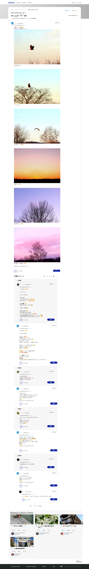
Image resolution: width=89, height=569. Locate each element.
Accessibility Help (15, 566)
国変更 (61, 566)
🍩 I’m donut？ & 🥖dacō (69, 526)
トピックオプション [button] (73, 15)
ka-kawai (66, 532)
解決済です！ (68, 10)
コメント (56, 270)
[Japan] (11, 2)
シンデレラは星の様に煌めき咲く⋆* (46, 526)
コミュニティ (18, 2)
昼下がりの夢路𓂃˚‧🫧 (20, 526)
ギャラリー (24, 2)
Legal (53, 566)
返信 (51, 319)
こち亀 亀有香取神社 (19, 548)
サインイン (74, 2)
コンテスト (30, 2)
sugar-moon (17, 532)
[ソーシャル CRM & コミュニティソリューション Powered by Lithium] (79, 561)
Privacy (44, 566)
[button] (58, 22)
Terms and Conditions (31, 566)
